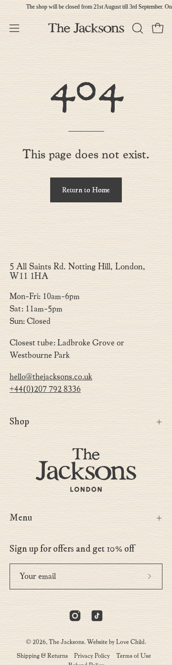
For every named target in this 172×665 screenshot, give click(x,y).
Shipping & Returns (42, 656)
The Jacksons (66, 642)
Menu (21, 518)
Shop (19, 422)
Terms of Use (133, 656)
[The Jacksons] (86, 28)
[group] (86, 6)
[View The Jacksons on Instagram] (75, 616)
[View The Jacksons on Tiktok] (97, 616)
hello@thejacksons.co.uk (51, 376)
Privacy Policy (92, 656)
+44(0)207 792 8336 (45, 389)
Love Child (130, 642)
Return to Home (86, 190)
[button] (136, 28)
